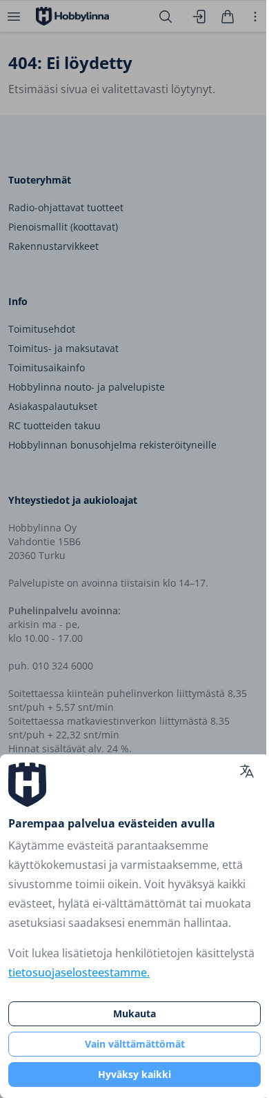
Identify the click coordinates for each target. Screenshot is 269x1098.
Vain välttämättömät (135, 1043)
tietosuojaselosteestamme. (79, 972)
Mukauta (134, 1013)
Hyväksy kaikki (134, 1074)
